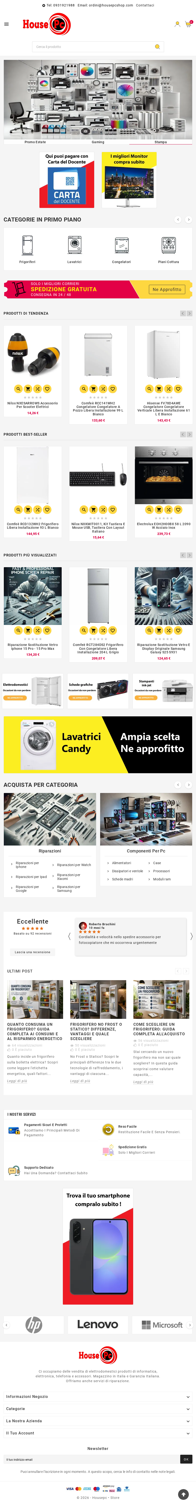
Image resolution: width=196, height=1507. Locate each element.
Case (157, 863)
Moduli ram (162, 879)
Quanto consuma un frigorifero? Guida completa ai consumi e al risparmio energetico (34, 1031)
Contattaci (145, 5)
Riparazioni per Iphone (27, 865)
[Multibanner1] (33, 691)
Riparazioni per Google (27, 889)
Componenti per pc (146, 850)
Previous (183, 313)
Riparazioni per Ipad (31, 877)
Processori (161, 871)
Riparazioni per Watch (74, 865)
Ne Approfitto (167, 289)
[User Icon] (177, 24)
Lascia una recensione (32, 952)
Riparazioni (50, 850)
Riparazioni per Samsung (69, 889)
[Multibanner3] (163, 691)
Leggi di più (17, 1081)
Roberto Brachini (102, 924)
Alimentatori (121, 863)
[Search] (157, 46)
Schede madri (122, 879)
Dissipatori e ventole (127, 871)
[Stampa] (98, 99)
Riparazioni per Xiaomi (69, 877)
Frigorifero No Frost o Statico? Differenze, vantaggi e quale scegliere (96, 1031)
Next (189, 313)
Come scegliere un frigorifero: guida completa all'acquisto (159, 1029)
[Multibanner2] (98, 691)
